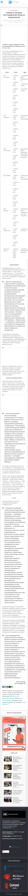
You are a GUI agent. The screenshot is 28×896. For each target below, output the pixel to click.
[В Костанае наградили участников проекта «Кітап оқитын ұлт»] (8, 784)
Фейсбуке (18, 698)
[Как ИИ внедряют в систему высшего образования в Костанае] (8, 792)
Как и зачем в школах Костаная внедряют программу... (17, 759)
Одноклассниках (8, 698)
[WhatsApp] (12, 687)
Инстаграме (6, 700)
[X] (10, 687)
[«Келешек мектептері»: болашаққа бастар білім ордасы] (8, 799)
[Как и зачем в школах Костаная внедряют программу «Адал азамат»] (8, 758)
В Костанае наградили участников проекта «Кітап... (18, 784)
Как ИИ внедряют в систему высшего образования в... (18, 792)
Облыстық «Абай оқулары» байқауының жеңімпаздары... (17, 776)
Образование (14, 10)
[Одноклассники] (5, 687)
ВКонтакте (13, 696)
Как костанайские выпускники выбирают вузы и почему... (17, 767)
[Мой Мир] (7, 687)
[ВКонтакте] (3, 687)
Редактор (22, 20)
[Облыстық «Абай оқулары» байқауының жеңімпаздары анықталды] (8, 775)
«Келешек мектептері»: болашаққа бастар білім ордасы (17, 799)
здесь (13, 828)
